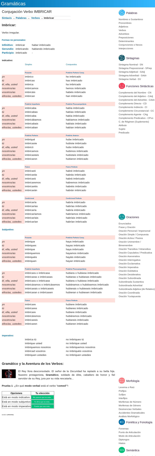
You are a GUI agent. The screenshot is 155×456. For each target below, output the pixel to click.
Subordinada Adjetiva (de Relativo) (137, 289)
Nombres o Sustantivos (131, 19)
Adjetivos (123, 26)
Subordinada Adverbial (130, 285)
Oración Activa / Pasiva (131, 238)
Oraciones (132, 217)
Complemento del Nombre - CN (135, 92)
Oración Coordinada (129, 292)
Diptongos (124, 439)
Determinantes (126, 41)
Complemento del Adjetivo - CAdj (136, 96)
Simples (28, 64)
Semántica (132, 450)
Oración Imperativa (128, 267)
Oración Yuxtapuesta (130, 296)
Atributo (123, 125)
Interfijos (123, 398)
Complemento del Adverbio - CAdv (137, 100)
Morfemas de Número (130, 402)
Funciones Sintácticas (140, 86)
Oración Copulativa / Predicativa (135, 252)
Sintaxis (7, 17)
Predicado (124, 132)
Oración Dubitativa (128, 271)
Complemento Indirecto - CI (133, 107)
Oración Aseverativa (129, 256)
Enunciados (125, 223)
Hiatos (122, 443)
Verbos (35, 17)
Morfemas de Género (130, 405)
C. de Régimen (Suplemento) (134, 121)
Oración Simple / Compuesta (134, 234)
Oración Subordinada (130, 278)
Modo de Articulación (129, 436)
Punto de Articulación (130, 432)
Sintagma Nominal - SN (131, 64)
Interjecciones (126, 48)
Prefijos (122, 391)
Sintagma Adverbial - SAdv (133, 75)
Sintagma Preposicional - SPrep (135, 68)
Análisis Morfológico (129, 416)
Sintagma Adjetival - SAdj (132, 72)
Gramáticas (13, 3)
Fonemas (124, 428)
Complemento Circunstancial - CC (136, 111)
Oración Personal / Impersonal (134, 231)
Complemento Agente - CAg (133, 114)
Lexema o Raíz (127, 387)
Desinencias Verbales (130, 409)
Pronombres (125, 23)
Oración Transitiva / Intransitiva (135, 249)
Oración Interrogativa (129, 260)
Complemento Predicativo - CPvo (136, 118)
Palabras (21, 17)
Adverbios (124, 34)
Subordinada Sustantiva (131, 282)
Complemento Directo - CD (133, 103)
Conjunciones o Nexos (130, 45)
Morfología (132, 381)
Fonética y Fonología (139, 422)
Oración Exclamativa (129, 263)
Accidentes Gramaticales (132, 412)
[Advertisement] (93, 33)
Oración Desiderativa (130, 274)
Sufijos (122, 394)
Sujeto (122, 129)
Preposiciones (126, 37)
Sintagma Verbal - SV (130, 79)
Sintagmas (132, 58)
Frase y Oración (127, 227)
